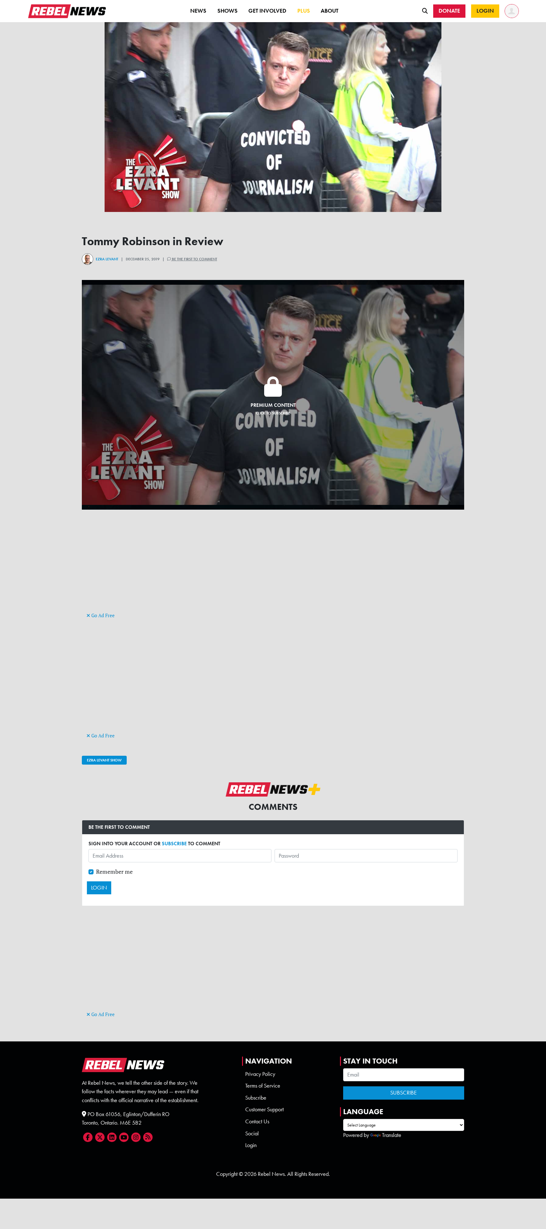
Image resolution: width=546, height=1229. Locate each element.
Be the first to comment (194, 259)
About (329, 11)
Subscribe (255, 1098)
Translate (391, 1135)
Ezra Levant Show (104, 760)
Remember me (114, 871)
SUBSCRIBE (174, 843)
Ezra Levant (107, 259)
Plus (303, 11)
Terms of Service (262, 1085)
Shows (227, 11)
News (198, 11)
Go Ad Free (102, 615)
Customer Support (264, 1109)
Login (251, 1145)
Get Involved (267, 11)
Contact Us (257, 1121)
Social (252, 1133)
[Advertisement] (273, 566)
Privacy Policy (260, 1074)
